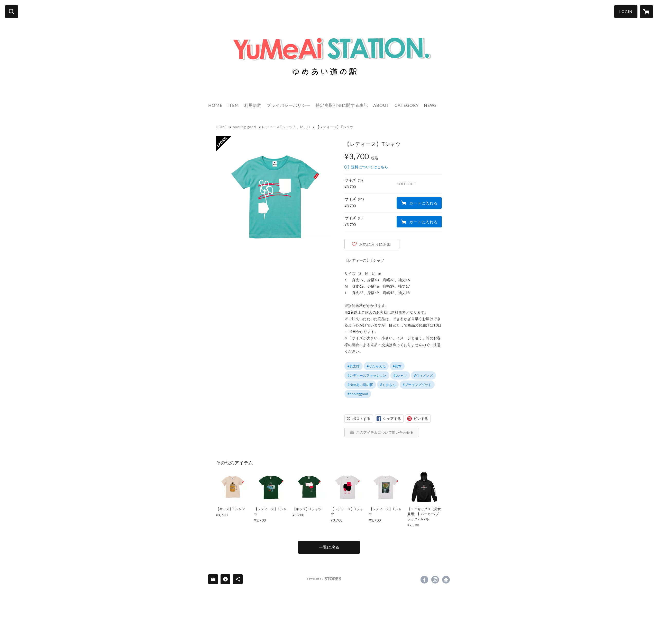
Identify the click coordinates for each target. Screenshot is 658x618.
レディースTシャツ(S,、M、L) (286, 127)
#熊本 (397, 366)
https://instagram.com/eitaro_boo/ (435, 580)
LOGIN (625, 11)
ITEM (233, 105)
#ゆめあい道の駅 (360, 385)
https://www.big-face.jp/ (446, 580)
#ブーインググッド (417, 385)
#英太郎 (354, 366)
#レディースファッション (367, 375)
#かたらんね (376, 366)
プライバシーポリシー (288, 105)
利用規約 (253, 105)
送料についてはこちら (369, 167)
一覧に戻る (329, 547)
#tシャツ (400, 375)
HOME (215, 105)
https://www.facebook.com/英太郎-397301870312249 (424, 580)
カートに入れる (423, 203)
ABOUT (381, 105)
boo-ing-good (244, 127)
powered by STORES (324, 579)
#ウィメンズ (423, 375)
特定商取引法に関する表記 (342, 105)
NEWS (430, 105)
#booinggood (358, 394)
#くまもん (388, 385)
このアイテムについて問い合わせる (385, 432)
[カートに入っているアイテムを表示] (646, 11)
